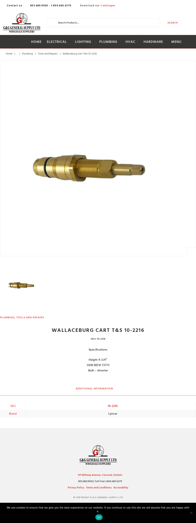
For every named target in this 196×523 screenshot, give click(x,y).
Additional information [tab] (94, 388)
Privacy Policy (76, 487)
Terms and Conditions (99, 487)
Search (172, 22)
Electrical (57, 42)
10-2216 (113, 406)
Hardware (153, 42)
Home (36, 42)
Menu (176, 42)
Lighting (83, 42)
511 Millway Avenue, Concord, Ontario (100, 475)
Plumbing (108, 42)
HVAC (130, 42)
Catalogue (108, 5)
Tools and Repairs (48, 53)
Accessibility (120, 487)
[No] (191, 513)
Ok (99, 517)
